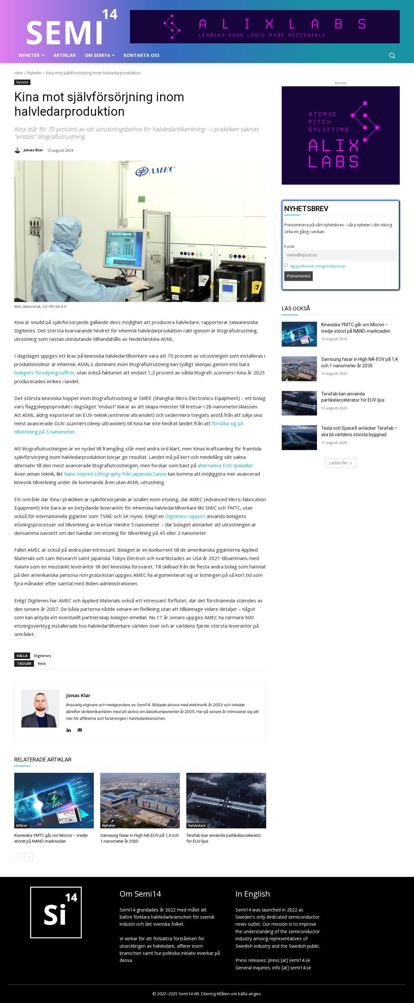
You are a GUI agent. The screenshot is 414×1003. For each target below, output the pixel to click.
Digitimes (42, 655)
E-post (289, 246)
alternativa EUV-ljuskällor (225, 465)
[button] (392, 55)
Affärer (21, 825)
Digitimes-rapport (185, 516)
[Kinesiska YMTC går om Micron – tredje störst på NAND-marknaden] (54, 800)
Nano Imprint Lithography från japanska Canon (115, 473)
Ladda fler (338, 463)
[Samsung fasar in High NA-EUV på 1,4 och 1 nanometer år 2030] (140, 800)
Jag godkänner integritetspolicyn (318, 266)
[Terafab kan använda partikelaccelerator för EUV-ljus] (226, 800)
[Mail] (79, 728)
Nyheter (34, 73)
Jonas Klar (33, 149)
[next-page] (29, 857)
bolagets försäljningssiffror (44, 372)
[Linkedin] (68, 728)
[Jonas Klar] (18, 150)
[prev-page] (18, 857)
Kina (42, 663)
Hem (18, 73)
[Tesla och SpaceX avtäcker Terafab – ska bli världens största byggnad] (299, 437)
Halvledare (196, 825)
